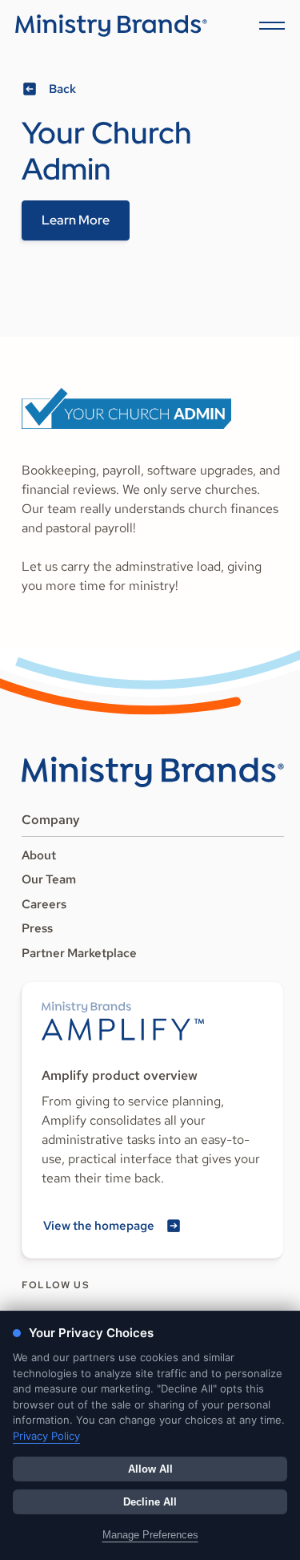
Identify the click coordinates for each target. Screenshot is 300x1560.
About (39, 855)
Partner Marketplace (79, 953)
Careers (44, 904)
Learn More (76, 220)
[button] (269, 25)
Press (37, 928)
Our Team (49, 879)
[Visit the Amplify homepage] (123, 1021)
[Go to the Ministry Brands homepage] (153, 772)
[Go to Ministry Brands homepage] (111, 25)
